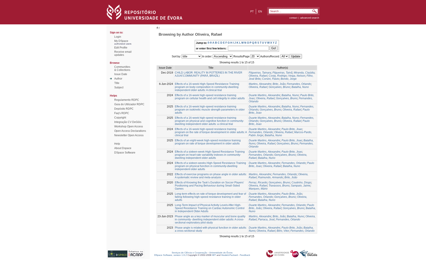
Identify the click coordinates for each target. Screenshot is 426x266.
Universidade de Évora (221, 252)
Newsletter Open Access (129, 135)
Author (118, 78)
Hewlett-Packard (229, 255)
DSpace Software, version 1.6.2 (170, 255)
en (260, 11)
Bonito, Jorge (289, 78)
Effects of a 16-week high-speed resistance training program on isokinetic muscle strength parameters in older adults (210, 109)
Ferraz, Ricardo (258, 182)
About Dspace (122, 148)
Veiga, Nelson (296, 75)
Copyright (120, 117)
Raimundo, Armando (270, 177)
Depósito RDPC (124, 108)
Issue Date (120, 74)
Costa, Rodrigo (278, 75)
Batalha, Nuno (300, 87)
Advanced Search (309, 17)
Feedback (245, 255)
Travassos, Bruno (279, 185)
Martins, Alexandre (260, 83)
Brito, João (279, 83)
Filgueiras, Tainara (260, 72)
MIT (214, 255)
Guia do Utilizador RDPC (129, 104)
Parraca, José (266, 219)
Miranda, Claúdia (304, 72)
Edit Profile (120, 47)
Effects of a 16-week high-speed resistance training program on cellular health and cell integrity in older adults (210, 97)
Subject (118, 87)
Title (116, 83)
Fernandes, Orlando (299, 83)
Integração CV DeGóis (127, 122)
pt (252, 11)
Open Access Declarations (130, 130)
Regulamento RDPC (126, 99)
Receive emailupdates (123, 53)
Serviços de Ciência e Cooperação (189, 252)
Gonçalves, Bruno (279, 87)
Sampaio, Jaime (300, 185)
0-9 (210, 42)
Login (117, 36)
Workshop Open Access (128, 126)
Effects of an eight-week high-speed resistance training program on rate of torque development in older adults (208, 142)
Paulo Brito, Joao (292, 129)
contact (293, 17)
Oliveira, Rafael (258, 75)
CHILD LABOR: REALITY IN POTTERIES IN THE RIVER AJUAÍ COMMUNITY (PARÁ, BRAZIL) (208, 74)
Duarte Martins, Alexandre (264, 95)
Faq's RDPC (121, 113)
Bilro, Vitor (283, 230)
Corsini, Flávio (270, 78)
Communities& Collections (122, 68)
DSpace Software (124, 152)
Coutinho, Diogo (301, 182)
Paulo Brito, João (292, 193)
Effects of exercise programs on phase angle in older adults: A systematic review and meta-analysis (211, 176)
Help (117, 143)
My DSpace (121, 41)
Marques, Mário (258, 188)
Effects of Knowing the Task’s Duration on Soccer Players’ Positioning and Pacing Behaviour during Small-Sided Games (209, 185)
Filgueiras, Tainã (282, 72)
